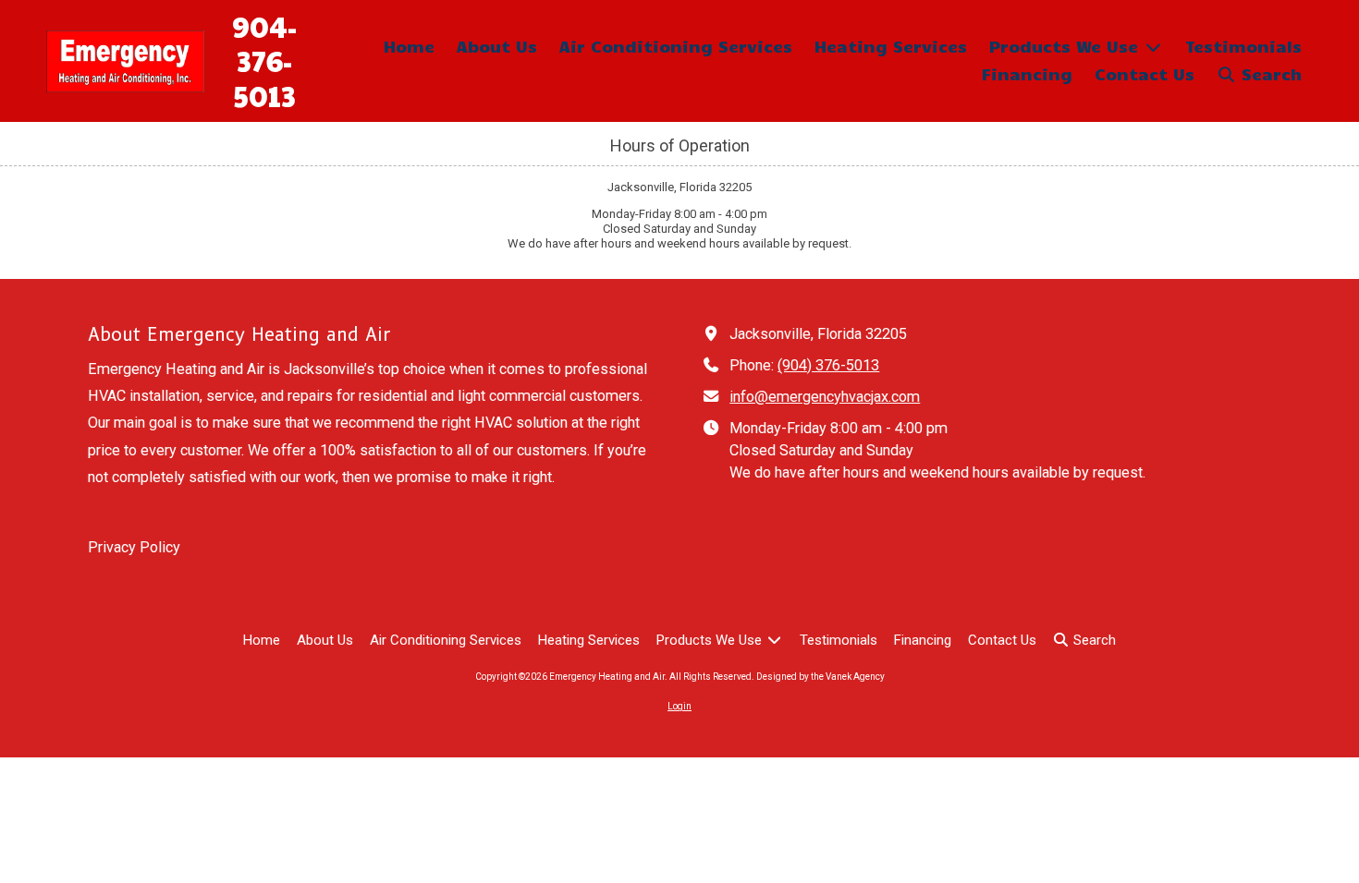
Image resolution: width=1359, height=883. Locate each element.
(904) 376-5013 (828, 365)
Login (679, 706)
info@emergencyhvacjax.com (824, 396)
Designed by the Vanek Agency (820, 676)
